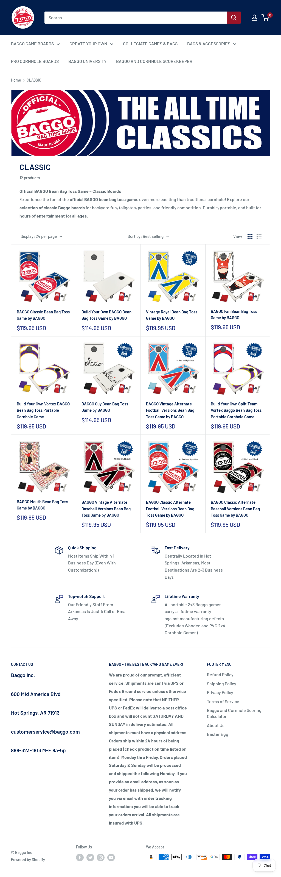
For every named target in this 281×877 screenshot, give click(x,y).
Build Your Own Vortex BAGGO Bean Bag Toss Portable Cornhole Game (43, 410)
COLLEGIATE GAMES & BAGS (150, 43)
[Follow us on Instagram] (101, 857)
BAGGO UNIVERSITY (87, 61)
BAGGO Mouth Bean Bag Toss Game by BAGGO (42, 504)
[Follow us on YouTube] (111, 857)
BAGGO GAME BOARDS (32, 43)
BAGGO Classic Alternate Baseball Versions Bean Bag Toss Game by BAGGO (235, 508)
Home (16, 80)
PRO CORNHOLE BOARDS (35, 61)
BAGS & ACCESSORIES (208, 43)
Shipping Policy (221, 683)
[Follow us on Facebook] (80, 857)
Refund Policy (220, 674)
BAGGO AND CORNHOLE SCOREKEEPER (154, 61)
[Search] (234, 18)
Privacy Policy (220, 692)
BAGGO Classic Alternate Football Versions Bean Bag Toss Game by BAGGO (170, 508)
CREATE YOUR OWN (88, 43)
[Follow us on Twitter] (90, 857)
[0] (265, 17)
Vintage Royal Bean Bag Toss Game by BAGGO (171, 315)
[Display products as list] (259, 236)
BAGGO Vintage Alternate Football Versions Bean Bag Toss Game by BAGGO (170, 410)
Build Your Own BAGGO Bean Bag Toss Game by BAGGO (106, 315)
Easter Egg (217, 734)
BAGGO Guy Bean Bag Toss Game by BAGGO (105, 407)
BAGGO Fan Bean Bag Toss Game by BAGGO (234, 314)
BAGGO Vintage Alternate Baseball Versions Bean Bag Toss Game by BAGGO (106, 508)
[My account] (254, 18)
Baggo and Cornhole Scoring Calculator (234, 713)
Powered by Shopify (28, 859)
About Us (215, 725)
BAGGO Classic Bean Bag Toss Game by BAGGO (43, 315)
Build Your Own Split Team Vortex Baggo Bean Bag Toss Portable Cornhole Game (236, 410)
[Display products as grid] (250, 236)
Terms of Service (223, 701)
